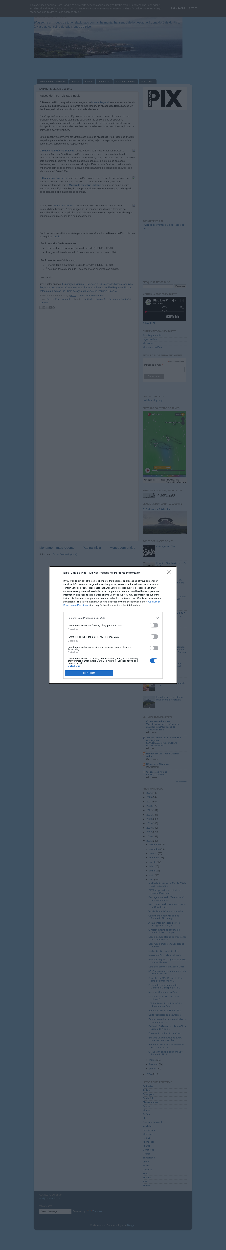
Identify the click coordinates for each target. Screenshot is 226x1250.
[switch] (154, 625)
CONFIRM (89, 673)
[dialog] (113, 625)
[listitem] (113, 618)
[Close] (170, 573)
